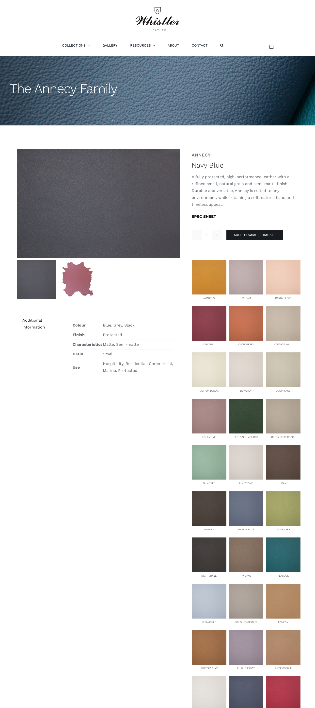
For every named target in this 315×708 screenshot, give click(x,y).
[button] (221, 45)
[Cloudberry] (246, 309)
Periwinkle (209, 622)
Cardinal (209, 344)
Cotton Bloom (209, 390)
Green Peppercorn (283, 437)
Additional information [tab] (33, 323)
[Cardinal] (209, 309)
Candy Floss (283, 298)
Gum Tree (209, 483)
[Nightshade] (209, 540)
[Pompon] (283, 587)
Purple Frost (246, 668)
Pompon (283, 622)
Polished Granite (246, 622)
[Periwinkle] (209, 587)
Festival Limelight (246, 437)
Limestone (246, 483)
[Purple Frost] (246, 633)
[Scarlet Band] (283, 679)
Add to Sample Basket (255, 235)
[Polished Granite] (246, 587)
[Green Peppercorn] (283, 402)
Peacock (283, 575)
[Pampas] (246, 540)
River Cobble (283, 668)
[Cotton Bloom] (209, 355)
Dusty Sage (283, 390)
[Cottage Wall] (283, 309)
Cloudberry (246, 344)
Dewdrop (246, 390)
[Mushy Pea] (283, 494)
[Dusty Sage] (283, 355)
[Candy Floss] (283, 263)
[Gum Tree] (209, 448)
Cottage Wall (283, 344)
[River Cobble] (283, 633)
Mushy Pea (283, 529)
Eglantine (209, 437)
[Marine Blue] (246, 494)
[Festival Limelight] (246, 402)
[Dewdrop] (246, 355)
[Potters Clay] (209, 633)
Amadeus (209, 298)
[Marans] (209, 494)
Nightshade (209, 575)
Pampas (246, 575)
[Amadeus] (209, 263)
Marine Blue (246, 529)
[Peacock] (283, 540)
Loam (283, 483)
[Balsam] (246, 263)
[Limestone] (246, 448)
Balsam (246, 298)
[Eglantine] (209, 402)
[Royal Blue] (246, 679)
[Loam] (283, 448)
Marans (209, 529)
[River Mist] (209, 679)
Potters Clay (209, 668)
